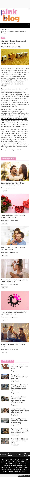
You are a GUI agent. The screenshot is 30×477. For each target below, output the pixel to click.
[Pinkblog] (10, 15)
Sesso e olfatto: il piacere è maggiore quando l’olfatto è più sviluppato (14, 281)
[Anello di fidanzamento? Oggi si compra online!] (15, 332)
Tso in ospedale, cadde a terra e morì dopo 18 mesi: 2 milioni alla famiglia (19, 421)
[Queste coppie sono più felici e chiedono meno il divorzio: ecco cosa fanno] (15, 171)
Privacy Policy (10, 454)
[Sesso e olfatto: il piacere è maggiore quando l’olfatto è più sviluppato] (15, 268)
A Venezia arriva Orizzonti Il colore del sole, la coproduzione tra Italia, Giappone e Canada (19, 399)
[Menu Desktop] (2, 25)
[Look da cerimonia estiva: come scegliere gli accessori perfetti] (5, 366)
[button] (28, 25)
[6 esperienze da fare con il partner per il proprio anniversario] (15, 235)
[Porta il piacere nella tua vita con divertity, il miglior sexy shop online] (15, 300)
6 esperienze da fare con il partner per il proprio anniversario (13, 248)
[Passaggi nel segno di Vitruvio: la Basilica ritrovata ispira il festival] (5, 376)
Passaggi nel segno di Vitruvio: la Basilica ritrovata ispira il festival (19, 377)
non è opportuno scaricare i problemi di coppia (14, 118)
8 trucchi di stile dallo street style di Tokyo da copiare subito (19, 441)
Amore (3, 37)
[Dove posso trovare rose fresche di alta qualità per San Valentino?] (15, 203)
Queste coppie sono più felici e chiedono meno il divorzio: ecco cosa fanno (13, 184)
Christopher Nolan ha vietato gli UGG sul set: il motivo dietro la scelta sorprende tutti (19, 388)
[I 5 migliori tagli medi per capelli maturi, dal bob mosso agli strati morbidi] (5, 410)
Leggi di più (4, 191)
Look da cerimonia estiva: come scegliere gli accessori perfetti (19, 367)
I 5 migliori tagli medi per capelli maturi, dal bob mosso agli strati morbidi (20, 411)
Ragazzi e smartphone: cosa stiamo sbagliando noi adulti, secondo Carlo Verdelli (19, 431)
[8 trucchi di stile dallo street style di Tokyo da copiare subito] (5, 441)
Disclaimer (18, 454)
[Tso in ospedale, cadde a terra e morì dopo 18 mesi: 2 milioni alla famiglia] (5, 420)
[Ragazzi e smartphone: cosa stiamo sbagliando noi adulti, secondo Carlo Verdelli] (5, 430)
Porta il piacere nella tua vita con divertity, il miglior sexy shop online (14, 313)
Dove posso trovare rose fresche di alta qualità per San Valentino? (13, 216)
